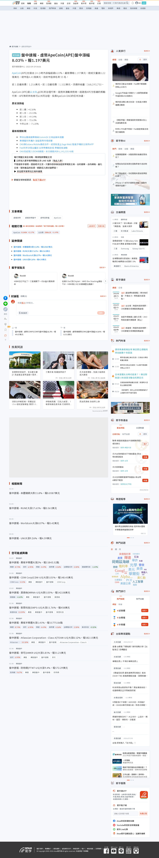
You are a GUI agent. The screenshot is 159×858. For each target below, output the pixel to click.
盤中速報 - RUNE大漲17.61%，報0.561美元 (32, 251)
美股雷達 (124, 254)
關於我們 (40, 848)
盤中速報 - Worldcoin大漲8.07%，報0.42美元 (33, 255)
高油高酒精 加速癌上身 (90, 401)
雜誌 (125, 8)
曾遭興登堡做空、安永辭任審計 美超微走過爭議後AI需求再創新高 (25, 373)
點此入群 (57, 160)
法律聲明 (98, 848)
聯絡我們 (76, 848)
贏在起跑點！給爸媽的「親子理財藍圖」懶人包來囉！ (45, 226)
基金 (56, 3)
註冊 (143, 3)
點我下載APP (39, 179)
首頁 (23, 3)
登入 (139, 3)
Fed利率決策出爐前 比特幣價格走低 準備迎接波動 (44, 147)
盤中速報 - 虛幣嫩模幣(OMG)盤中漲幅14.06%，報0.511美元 (84, 333)
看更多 (102, 267)
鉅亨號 (91, 3)
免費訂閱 (143, 814)
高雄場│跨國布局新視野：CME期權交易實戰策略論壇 (134, 329)
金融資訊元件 (66, 848)
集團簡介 (48, 848)
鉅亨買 (83, 3)
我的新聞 (133, 8)
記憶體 (122, 610)
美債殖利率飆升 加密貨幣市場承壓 (36, 140)
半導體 (122, 624)
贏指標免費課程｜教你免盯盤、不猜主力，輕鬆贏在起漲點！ (134, 295)
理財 (103, 8)
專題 (118, 8)
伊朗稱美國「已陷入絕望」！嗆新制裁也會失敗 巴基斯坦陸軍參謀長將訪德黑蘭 (58, 403)
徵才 (83, 848)
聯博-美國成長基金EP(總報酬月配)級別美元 (126, 442)
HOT (123, 293)
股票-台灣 (124, 461)
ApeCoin (16, 73)
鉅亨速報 (15, 46)
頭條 (15, 8)
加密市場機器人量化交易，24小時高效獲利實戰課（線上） (134, 318)
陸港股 (48, 3)
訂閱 (99, 3)
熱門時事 (52, 8)
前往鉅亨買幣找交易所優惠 (29, 171)
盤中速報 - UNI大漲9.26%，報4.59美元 (30, 259)
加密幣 (75, 3)
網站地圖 (90, 848)
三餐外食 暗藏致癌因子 (56, 372)
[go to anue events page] (132, 3)
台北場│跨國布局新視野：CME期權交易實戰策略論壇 (134, 307)
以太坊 (33, 92)
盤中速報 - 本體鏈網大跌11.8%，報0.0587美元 (33, 246)
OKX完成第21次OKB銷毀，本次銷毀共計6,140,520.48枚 (47, 151)
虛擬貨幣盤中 (26, 46)
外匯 (62, 3)
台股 (35, 3)
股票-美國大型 (126, 447)
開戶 (145, 443)
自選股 (143, 8)
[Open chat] (5, 335)
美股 (41, 3)
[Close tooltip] (25, 335)
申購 (145, 457)
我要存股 (101, 226)
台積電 (122, 617)
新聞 (29, 3)
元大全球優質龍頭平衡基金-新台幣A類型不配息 (126, 478)
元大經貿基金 (118, 466)
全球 (68, 3)
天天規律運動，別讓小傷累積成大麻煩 (92, 373)
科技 (35, 8)
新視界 (110, 8)
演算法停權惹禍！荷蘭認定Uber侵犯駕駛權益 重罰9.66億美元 (24, 403)
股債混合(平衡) (126, 484)
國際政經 (124, 219)
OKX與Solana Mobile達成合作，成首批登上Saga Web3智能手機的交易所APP (57, 144)
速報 (61, 8)
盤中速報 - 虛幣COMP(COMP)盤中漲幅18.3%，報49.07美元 (35, 333)
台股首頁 (91, 226)
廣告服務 (56, 848)
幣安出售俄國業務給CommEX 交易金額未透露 (42, 137)
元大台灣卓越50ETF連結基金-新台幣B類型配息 (126, 455)
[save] (5, 330)
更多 (145, 59)
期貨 (81, 8)
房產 (96, 8)
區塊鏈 (88, 8)
